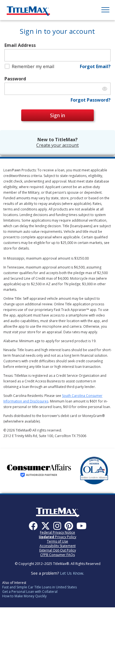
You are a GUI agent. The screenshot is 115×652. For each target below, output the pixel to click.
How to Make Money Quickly (24, 596)
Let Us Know (71, 573)
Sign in (57, 115)
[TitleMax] (28, 9)
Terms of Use (57, 541)
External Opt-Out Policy (57, 550)
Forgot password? (91, 100)
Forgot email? (95, 66)
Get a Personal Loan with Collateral (30, 591)
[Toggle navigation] (105, 10)
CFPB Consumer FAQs (57, 554)
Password (15, 79)
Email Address (20, 45)
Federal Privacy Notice (57, 532)
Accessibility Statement (58, 545)
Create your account (57, 145)
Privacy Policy (57, 536)
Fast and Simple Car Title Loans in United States (39, 587)
